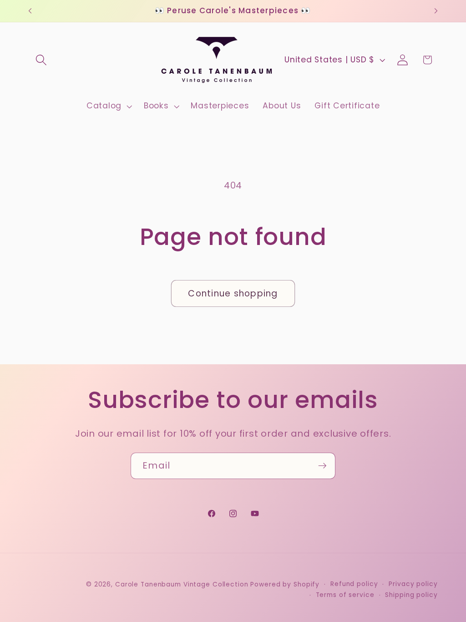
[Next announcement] (436, 11)
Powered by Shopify (284, 584)
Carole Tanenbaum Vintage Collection (181, 584)
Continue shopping (233, 293)
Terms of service (345, 595)
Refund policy (354, 584)
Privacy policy (413, 584)
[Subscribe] (322, 466)
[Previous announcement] (30, 11)
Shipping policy (411, 595)
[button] (41, 59)
